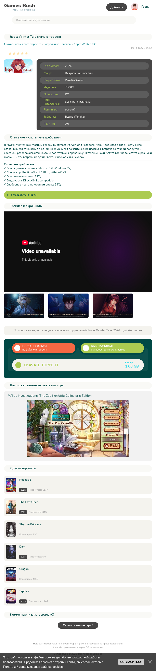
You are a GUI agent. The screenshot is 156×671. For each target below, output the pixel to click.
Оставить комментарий (78, 625)
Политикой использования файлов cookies (33, 666)
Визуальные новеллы (79, 73)
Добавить (116, 7)
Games (19, 6)
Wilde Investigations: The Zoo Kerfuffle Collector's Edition (50, 395)
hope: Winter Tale (85, 44)
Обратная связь (94, 647)
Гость (145, 7)
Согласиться (131, 661)
